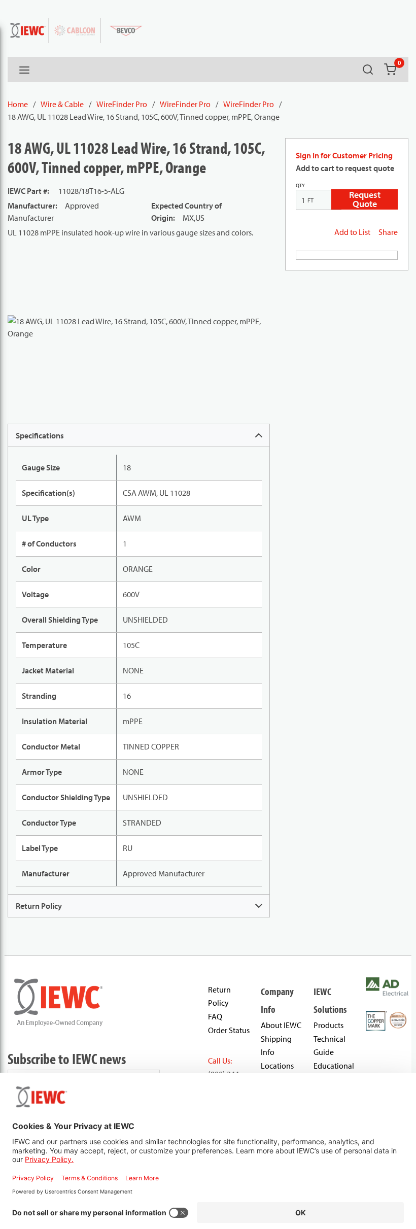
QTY (300, 185)
